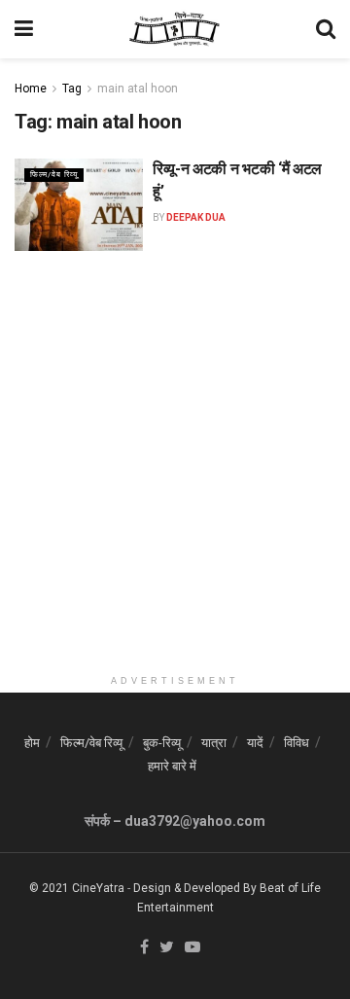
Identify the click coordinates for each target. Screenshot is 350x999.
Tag (72, 88)
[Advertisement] (175, 490)
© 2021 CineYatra (76, 888)
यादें (255, 742)
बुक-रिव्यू (162, 742)
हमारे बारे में (172, 766)
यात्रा (214, 742)
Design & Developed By (195, 888)
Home (31, 88)
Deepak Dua (196, 217)
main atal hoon (137, 88)
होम (32, 742)
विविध (296, 742)
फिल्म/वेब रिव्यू (54, 174)
